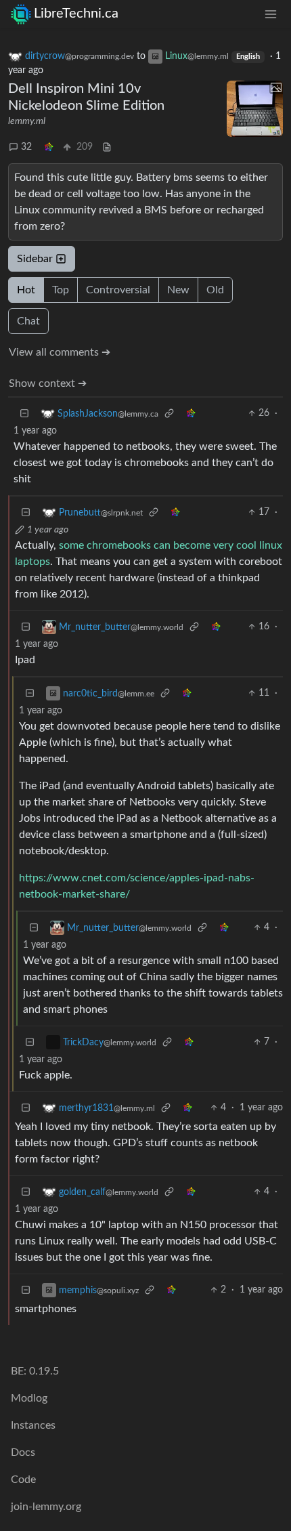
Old (215, 290)
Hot (26, 290)
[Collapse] (24, 413)
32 (26, 147)
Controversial (118, 290)
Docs (23, 1452)
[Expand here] (255, 109)
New (178, 290)
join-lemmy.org (46, 1506)
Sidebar (35, 258)
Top (60, 290)
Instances (33, 1425)
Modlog (29, 1398)
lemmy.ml (26, 121)
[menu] (270, 14)
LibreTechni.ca (76, 13)
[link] (49, 147)
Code (23, 1479)
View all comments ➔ (59, 352)
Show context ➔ (48, 383)
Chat (28, 321)
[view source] (107, 147)
